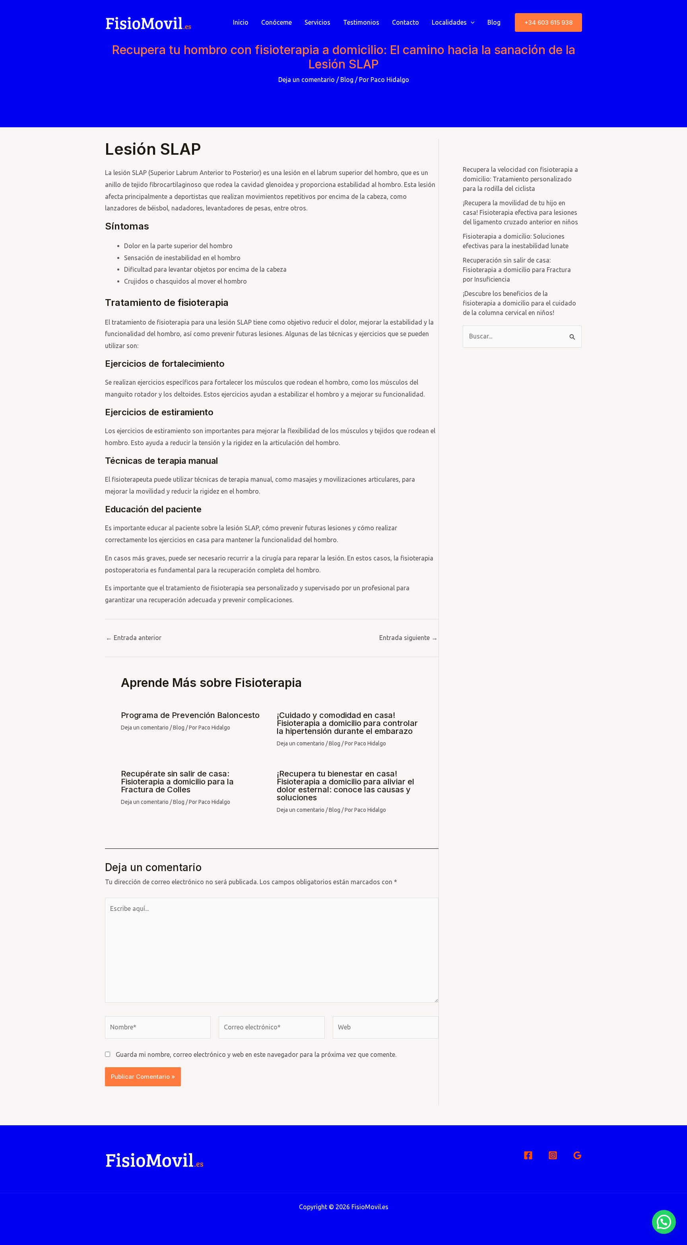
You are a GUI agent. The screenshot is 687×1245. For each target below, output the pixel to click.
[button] (548, 22)
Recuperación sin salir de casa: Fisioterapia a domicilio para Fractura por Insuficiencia (517, 270)
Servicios (317, 22)
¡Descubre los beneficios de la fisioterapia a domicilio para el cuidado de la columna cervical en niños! (519, 303)
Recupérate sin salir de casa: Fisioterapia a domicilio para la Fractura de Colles (177, 781)
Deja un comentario (306, 79)
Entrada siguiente (408, 637)
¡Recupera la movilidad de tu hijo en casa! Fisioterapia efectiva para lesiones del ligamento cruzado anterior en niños (520, 212)
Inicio (240, 22)
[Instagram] (552, 1155)
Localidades (449, 22)
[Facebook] (528, 1155)
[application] (471, 22)
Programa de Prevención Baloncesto (190, 715)
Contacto (405, 22)
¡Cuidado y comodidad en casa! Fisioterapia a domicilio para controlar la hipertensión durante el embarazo (347, 723)
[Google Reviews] (577, 1155)
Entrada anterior (133, 637)
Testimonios (361, 22)
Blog (494, 22)
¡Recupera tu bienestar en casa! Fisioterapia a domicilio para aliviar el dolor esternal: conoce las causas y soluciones (345, 785)
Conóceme (276, 22)
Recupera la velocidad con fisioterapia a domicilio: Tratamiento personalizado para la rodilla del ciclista (520, 179)
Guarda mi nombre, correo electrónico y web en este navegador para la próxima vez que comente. (256, 1054)
